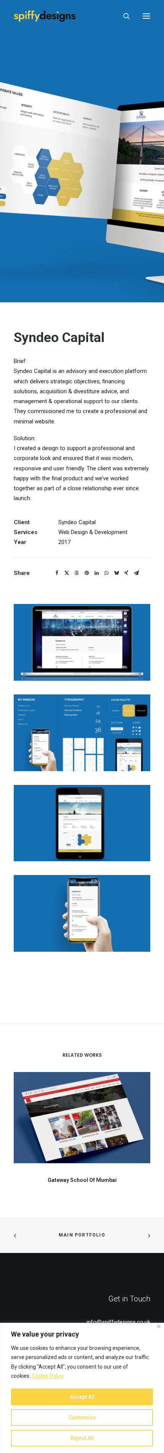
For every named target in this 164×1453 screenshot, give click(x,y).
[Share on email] (136, 573)
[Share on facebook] (56, 573)
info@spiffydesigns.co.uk (118, 1322)
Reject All (82, 1438)
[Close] (159, 1326)
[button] (146, 16)
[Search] (123, 16)
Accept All (82, 1397)
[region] (82, 1388)
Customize (82, 1417)
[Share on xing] (126, 573)
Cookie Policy (48, 1376)
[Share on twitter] (66, 573)
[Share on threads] (76, 573)
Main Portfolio (82, 1235)
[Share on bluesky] (116, 573)
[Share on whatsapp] (106, 573)
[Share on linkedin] (96, 573)
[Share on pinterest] (86, 573)
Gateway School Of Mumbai (82, 1180)
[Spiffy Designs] (45, 16)
